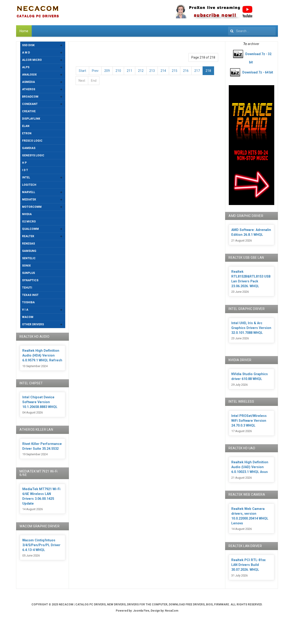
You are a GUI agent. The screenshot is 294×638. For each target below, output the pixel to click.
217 (197, 71)
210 (118, 71)
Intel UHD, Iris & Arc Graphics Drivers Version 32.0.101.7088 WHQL (251, 328)
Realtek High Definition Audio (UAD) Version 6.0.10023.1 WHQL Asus (249, 467)
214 (163, 71)
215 (174, 71)
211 (129, 71)
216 (186, 71)
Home (24, 31)
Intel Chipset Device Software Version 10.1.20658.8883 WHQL (39, 402)
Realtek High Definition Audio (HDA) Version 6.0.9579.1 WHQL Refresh (42, 355)
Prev (95, 71)
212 (141, 71)
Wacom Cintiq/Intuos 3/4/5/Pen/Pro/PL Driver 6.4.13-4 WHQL (41, 545)
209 (107, 71)
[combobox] (252, 31)
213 (152, 71)
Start (82, 71)
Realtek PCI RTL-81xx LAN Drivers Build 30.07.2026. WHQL (248, 565)
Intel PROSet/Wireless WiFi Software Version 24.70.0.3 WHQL (249, 420)
